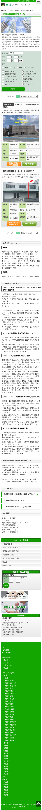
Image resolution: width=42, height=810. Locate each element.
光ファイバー (29, 84)
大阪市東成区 (9, 717)
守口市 (6, 766)
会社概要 (5, 650)
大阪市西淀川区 (10, 686)
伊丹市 (6, 785)
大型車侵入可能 (30, 74)
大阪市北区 (9, 688)
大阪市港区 (9, 701)
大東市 (6, 771)
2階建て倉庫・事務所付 (11, 547)
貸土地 (4, 562)
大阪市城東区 (9, 712)
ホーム (4, 647)
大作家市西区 (9, 709)
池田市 (6, 745)
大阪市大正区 (9, 727)
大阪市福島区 (9, 691)
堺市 (5, 777)
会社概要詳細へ (8, 634)
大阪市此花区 (9, 699)
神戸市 (6, 795)
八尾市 (6, 769)
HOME (3, 10)
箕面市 (6, 751)
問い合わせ (6, 652)
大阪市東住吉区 (10, 735)
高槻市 (6, 756)
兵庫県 (10, 10)
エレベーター (9, 82)
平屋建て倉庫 (9, 71)
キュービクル (29, 76)
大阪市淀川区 (9, 680)
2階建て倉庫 (28, 71)
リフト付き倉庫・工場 (10, 558)
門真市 (6, 764)
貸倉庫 (6, 660)
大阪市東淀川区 (10, 683)
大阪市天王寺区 (10, 722)
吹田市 (6, 748)
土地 (20, 68)
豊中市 (6, 743)
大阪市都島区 (9, 693)
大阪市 (6, 678)
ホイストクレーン (11, 79)
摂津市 (6, 758)
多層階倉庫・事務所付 (10, 551)
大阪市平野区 (9, 738)
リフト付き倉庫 (10, 76)
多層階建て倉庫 (10, 74)
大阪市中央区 (9, 706)
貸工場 (6, 663)
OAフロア (8, 84)
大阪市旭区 (9, 696)
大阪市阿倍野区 (10, 725)
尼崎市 (6, 787)
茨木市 (6, 753)
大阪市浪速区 (9, 704)
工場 (13, 68)
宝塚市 (6, 792)
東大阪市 (7, 761)
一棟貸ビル (30, 68)
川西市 (6, 782)
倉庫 (6, 68)
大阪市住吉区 (9, 732)
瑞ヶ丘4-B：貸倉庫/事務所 (24, 171)
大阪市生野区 (9, 740)
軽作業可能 (28, 79)
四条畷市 (7, 774)
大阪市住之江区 (10, 730)
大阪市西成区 (9, 719)
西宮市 (6, 790)
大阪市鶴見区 (9, 714)
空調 (26, 82)
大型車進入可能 (8, 555)
